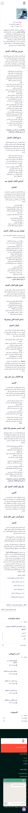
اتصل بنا (25, 760)
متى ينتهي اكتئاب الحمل (16, 593)
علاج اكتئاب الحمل (18, 589)
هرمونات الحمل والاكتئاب (16, 597)
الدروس (24, 633)
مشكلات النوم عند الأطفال (10, 671)
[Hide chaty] (24, 809)
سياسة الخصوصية (23, 773)
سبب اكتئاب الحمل (18, 585)
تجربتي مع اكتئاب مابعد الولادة (16, 131)
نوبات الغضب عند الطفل (11, 681)
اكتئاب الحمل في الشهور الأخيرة (14, 578)
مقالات (12, 26)
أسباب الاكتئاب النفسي (17, 279)
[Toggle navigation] (2, 3)
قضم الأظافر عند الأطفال (10, 700)
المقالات (25, 763)
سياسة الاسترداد (23, 776)
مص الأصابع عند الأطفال (11, 690)
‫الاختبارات (23, 636)
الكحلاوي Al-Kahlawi (14, 24)
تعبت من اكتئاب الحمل (17, 581)
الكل (24, 638)
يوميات (25, 721)
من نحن (25, 757)
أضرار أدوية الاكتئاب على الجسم (15, 480)
